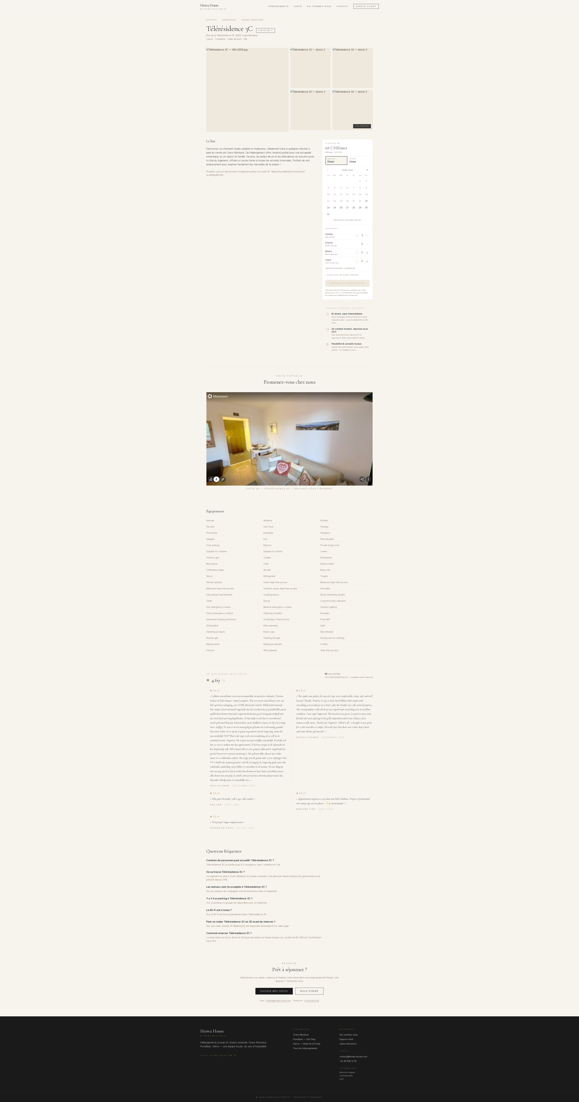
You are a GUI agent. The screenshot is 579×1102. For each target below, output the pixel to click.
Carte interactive (348, 1043)
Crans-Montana (301, 1034)
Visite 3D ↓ (265, 30)
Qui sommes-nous (319, 6)
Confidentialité (346, 1076)
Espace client (366, 6)
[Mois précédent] (327, 169)
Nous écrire (309, 991)
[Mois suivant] (367, 169)
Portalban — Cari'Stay (304, 1039)
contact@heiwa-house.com (278, 1000)
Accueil (211, 20)
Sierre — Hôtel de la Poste (306, 1043)
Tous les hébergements (305, 1048)
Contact (343, 6)
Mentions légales (347, 1072)
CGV (342, 1079)
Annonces (229, 20)
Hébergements (278, 6)
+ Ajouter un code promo (342, 275)
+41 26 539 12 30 (311, 1000)
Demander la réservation (347, 283)
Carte (298, 6)
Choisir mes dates (274, 991)
